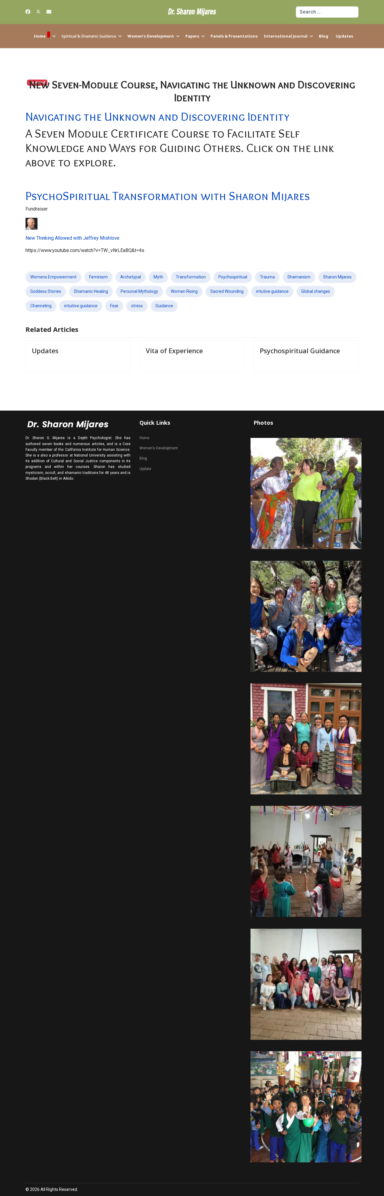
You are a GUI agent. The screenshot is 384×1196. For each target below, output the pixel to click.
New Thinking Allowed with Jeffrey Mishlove (72, 238)
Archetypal (130, 277)
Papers (192, 36)
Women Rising (184, 291)
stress (137, 305)
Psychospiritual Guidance (300, 350)
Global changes (315, 291)
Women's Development (151, 36)
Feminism (98, 277)
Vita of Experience (174, 350)
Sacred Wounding (227, 291)
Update (145, 469)
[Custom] (48, 12)
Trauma (267, 277)
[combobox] (327, 12)
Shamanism (298, 277)
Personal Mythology (139, 291)
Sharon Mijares (337, 277)
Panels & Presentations (234, 36)
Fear (114, 305)
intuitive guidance (81, 305)
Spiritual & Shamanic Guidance (89, 36)
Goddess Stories (45, 291)
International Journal (286, 36)
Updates (344, 36)
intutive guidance (272, 291)
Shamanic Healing (91, 291)
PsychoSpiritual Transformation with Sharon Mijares (168, 195)
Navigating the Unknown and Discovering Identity (157, 116)
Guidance (164, 305)
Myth (158, 277)
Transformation (191, 277)
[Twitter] (38, 12)
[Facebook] (28, 12)
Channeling (41, 305)
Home (40, 36)
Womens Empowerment (53, 277)
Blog (323, 36)
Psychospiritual (232, 277)
